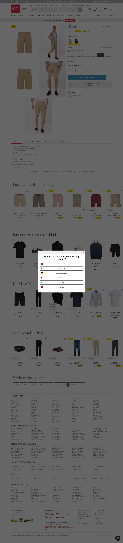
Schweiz (61, 268)
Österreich (61, 264)
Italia (61, 282)
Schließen (83, 252)
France (61, 278)
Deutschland (61, 273)
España (61, 287)
